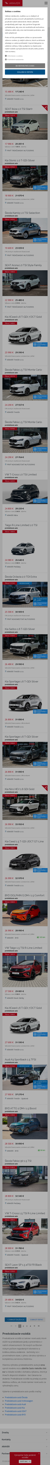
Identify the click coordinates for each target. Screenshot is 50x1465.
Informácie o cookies (15, 56)
